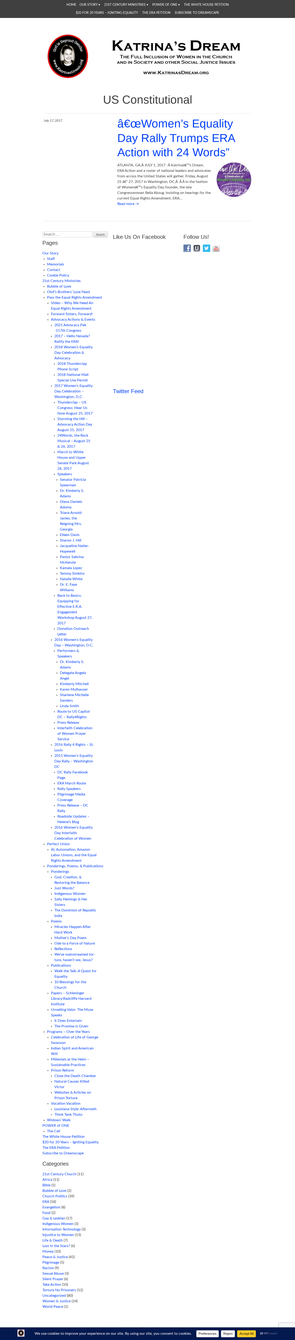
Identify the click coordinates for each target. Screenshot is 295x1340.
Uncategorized (54, 1295)
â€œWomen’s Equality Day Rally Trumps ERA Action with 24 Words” (176, 138)
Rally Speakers (69, 789)
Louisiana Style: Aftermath (75, 1109)
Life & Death (52, 1240)
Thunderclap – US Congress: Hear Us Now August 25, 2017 (75, 408)
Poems (56, 921)
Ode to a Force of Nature (74, 943)
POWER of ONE (164, 4)
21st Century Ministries (125, 4)
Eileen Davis (70, 535)
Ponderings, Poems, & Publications (75, 866)
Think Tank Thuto (68, 1114)
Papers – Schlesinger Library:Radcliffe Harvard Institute (71, 998)
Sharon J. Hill (70, 540)
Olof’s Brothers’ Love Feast (68, 292)
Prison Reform (62, 1070)
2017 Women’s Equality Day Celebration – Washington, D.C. (73, 391)
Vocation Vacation (65, 1103)
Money (48, 1251)
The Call (53, 1131)
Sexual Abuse (53, 1273)
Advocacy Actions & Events (73, 319)
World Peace (52, 1306)
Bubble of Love (59, 286)
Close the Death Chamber (75, 1076)
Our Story (88, 4)
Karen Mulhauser (74, 689)
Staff (51, 259)
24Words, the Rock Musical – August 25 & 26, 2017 (73, 441)
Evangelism (51, 1207)
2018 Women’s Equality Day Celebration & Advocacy (73, 352)
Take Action (51, 1284)
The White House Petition (206, 4)
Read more (128, 204)
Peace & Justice (55, 1257)
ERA (45, 1202)
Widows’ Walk (59, 1120)
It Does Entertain (68, 1021)
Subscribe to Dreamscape (197, 12)
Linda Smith (69, 706)
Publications (61, 965)
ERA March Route (71, 783)
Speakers (64, 474)
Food (46, 1213)
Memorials (55, 264)
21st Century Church (59, 1174)
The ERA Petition (156, 12)
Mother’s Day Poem (70, 938)
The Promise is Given (71, 1026)
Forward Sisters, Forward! (72, 314)
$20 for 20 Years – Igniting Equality (107, 12)
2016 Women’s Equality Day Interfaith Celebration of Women (73, 833)
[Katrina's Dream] (147, 81)
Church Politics (54, 1196)
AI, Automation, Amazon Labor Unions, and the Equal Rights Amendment (74, 855)
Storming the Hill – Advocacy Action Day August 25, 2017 (74, 424)
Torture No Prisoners (59, 1290)
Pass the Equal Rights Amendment (74, 297)
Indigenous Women (70, 894)
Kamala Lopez (71, 568)
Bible (46, 1185)
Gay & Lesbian (53, 1218)
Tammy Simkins (72, 573)
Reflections (63, 949)
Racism (48, 1268)
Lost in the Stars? (56, 1246)
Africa (47, 1180)
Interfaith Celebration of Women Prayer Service (74, 733)
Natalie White (71, 579)
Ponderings (60, 871)
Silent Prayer (52, 1279)
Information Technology (61, 1229)
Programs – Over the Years (68, 1032)
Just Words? (64, 888)
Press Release (68, 722)
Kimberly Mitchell (74, 684)
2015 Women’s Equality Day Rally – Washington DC (73, 761)
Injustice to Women (58, 1235)
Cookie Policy (58, 275)
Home (71, 4)
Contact (53, 270)
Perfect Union (58, 844)
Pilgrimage (50, 1262)
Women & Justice (56, 1301)
